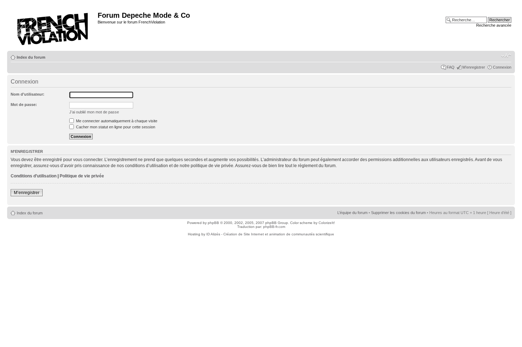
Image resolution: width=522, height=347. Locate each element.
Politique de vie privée (82, 176)
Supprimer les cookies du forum (398, 212)
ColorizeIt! (327, 223)
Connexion (502, 67)
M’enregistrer (473, 67)
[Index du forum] (53, 27)
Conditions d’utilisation (33, 176)
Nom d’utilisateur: (27, 94)
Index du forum (31, 57)
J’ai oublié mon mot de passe (94, 112)
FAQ (451, 67)
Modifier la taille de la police (506, 56)
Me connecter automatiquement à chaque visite (116, 121)
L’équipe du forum (352, 212)
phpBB (213, 223)
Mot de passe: (24, 104)
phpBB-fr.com (274, 227)
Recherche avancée (493, 25)
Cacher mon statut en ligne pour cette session (115, 127)
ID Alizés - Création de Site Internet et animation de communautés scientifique (270, 234)
